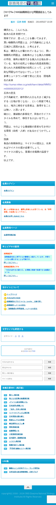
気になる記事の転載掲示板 (19, 398)
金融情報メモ (14, 431)
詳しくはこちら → (11, 262)
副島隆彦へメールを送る (16, 305)
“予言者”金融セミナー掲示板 (20, 448)
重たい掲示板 (14, 395)
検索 (49, 362)
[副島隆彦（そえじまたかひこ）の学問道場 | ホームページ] (25, 3)
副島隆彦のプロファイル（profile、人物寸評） (24, 301)
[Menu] (52, 3)
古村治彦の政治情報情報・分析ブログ (23, 472)
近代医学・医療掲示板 (17, 438)
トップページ (12, 294)
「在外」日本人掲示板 (17, 409)
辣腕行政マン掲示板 (16, 445)
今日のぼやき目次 (13, 298)
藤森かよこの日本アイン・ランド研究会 (24, 468)
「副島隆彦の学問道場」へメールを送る (22, 309)
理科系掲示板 (14, 427)
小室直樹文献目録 (16, 434)
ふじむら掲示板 (15, 441)
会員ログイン (9, 191)
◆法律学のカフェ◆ (16, 423)
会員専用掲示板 (10, 235)
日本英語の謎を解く (16, 416)
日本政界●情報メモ (16, 406)
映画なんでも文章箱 (16, 420)
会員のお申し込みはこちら (14, 216)
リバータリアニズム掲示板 (19, 413)
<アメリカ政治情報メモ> (18, 402)
